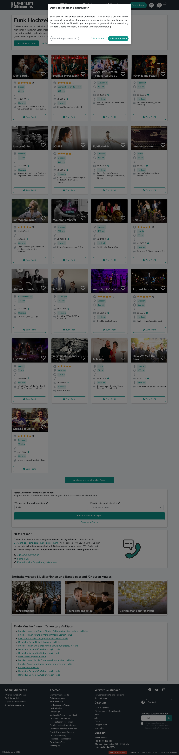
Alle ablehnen (98, 38)
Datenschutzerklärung (100, 26)
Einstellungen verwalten (64, 38)
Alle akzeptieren (118, 38)
